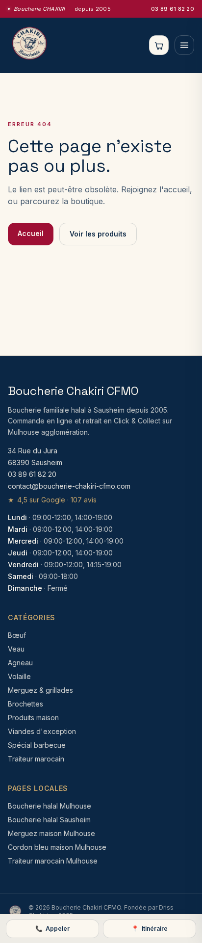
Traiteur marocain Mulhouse (53, 861)
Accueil (31, 233)
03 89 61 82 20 (172, 8)
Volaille (19, 676)
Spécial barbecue (37, 745)
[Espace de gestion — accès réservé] (15, 911)
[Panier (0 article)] (159, 45)
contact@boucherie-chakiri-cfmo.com (69, 486)
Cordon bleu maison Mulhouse (57, 847)
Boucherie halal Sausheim (49, 819)
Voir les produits (98, 234)
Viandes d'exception (42, 731)
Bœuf (17, 635)
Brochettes (25, 704)
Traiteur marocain (36, 759)
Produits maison (33, 717)
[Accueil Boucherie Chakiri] (29, 45)
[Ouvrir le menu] (184, 45)
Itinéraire (149, 928)
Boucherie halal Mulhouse (49, 806)
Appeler (52, 928)
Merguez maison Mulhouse (51, 833)
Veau (16, 649)
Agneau (20, 662)
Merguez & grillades (40, 690)
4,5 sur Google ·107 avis (52, 500)
